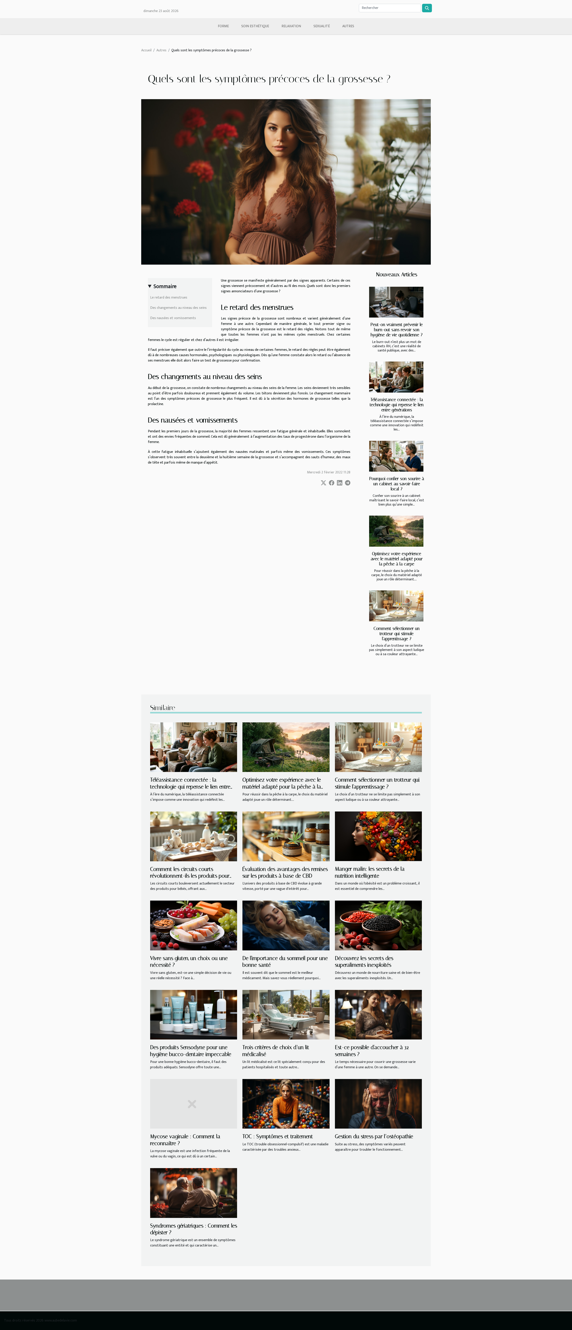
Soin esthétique (255, 26)
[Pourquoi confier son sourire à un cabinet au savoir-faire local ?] (396, 456)
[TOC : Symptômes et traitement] (285, 1104)
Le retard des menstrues (169, 298)
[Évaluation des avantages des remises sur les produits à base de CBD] (285, 836)
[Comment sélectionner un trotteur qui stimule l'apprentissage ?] (396, 605)
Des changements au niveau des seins (179, 308)
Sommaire (165, 286)
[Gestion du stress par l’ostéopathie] (378, 1104)
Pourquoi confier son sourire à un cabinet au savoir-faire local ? (396, 483)
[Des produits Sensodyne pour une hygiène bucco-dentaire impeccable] (193, 1015)
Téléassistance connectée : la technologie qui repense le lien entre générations (397, 404)
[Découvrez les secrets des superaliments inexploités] (378, 925)
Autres (348, 26)
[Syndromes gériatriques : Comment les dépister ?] (193, 1193)
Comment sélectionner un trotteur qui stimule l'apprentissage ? (397, 633)
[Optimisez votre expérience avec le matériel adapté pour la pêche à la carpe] (396, 531)
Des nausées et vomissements (173, 318)
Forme (223, 26)
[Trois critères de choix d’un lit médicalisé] (285, 1015)
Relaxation (291, 26)
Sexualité (321, 26)
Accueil (146, 50)
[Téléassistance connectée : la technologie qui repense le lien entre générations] (396, 377)
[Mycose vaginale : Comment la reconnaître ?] (193, 1104)
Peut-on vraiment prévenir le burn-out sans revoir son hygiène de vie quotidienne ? (396, 329)
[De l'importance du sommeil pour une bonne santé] (285, 925)
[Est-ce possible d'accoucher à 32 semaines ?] (378, 1015)
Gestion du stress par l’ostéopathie (374, 1136)
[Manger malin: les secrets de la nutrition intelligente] (378, 836)
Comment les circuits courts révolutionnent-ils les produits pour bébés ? (189, 876)
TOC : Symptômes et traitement (277, 1136)
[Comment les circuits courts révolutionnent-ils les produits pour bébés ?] (193, 836)
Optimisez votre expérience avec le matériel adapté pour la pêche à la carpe (397, 559)
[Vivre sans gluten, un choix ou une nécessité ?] (193, 925)
